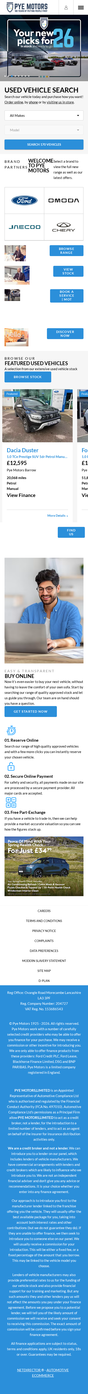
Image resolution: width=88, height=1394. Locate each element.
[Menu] (81, 7)
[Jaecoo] (24, 227)
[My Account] (66, 7)
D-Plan (44, 981)
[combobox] (44, 115)
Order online (14, 102)
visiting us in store (60, 102)
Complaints (44, 941)
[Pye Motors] (27, 7)
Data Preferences (44, 951)
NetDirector (29, 1370)
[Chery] (63, 227)
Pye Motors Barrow (21, 470)
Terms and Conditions (44, 921)
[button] (37, 495)
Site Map (44, 971)
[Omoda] (63, 200)
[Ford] (24, 200)
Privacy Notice (44, 931)
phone (33, 102)
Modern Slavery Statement (44, 961)
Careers (44, 911)
